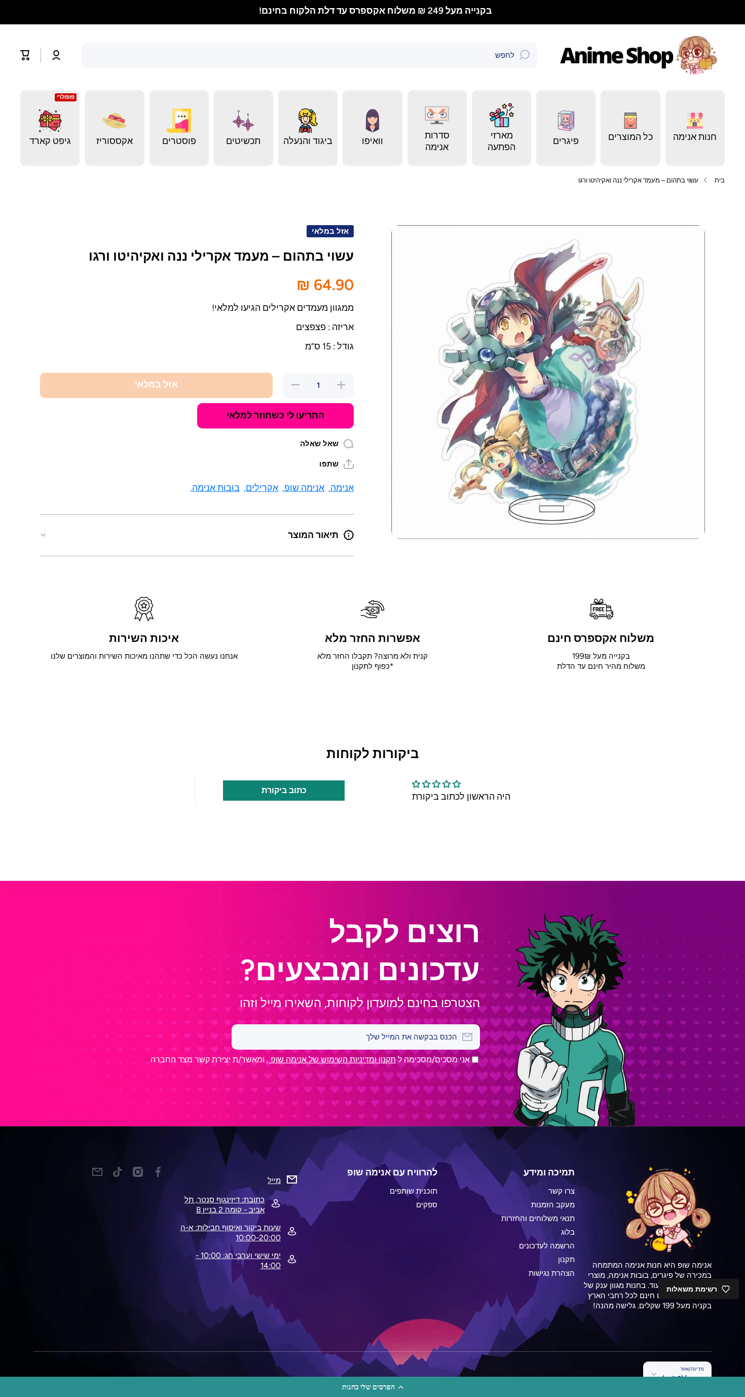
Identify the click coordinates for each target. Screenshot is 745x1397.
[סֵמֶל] (641, 55)
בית (720, 180)
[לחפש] (524, 55)
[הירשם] (244, 1037)
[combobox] (309, 55)
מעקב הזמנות (553, 1204)
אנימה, (341, 487)
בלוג (568, 1232)
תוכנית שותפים (413, 1191)
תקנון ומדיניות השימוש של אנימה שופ (332, 1059)
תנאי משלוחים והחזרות (538, 1218)
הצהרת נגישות (552, 1273)
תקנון (566, 1259)
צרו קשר (561, 1191)
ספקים (426, 1204)
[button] (372, 1387)
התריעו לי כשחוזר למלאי (275, 415)
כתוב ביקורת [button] (284, 790)
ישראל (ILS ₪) (683, 1378)
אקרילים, (261, 487)
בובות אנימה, (215, 487)
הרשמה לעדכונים (547, 1245)
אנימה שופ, (303, 487)
